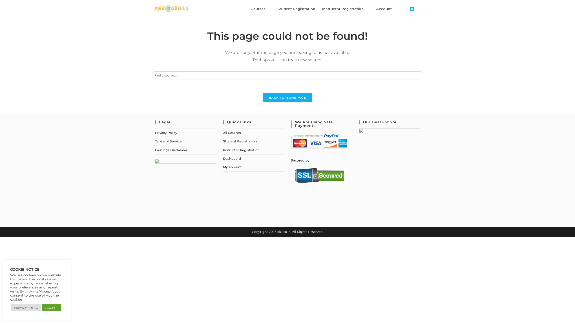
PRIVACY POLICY (26, 308)
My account (232, 167)
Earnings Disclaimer (171, 150)
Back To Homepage (287, 97)
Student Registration (240, 141)
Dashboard (232, 159)
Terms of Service (168, 141)
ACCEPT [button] (51, 308)
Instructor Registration (241, 150)
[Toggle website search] (422, 8)
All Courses (232, 133)
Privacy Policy (166, 133)
